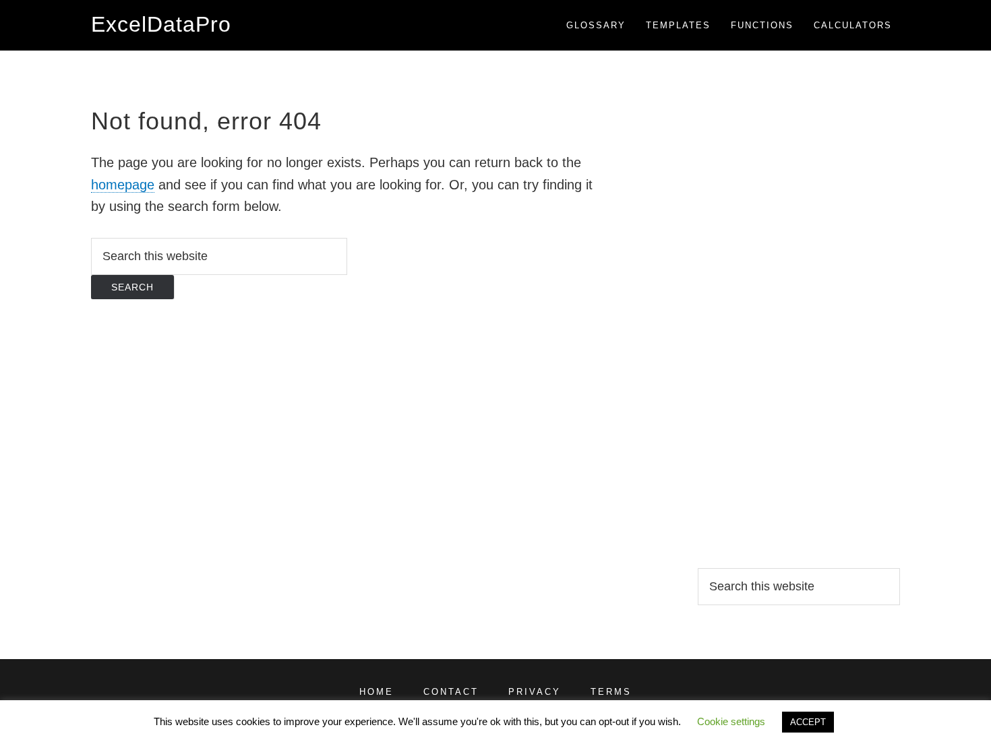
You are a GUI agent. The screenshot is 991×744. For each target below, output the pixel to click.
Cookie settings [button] (731, 721)
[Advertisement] (799, 306)
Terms (611, 691)
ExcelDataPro (161, 24)
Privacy (534, 691)
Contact (451, 691)
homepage (122, 184)
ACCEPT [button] (808, 722)
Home (376, 691)
